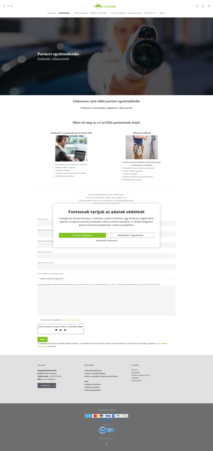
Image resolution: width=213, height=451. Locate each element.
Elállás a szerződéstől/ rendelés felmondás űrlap (101, 376)
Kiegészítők (135, 372)
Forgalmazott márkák (91, 387)
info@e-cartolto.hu (50, 373)
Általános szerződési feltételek (95, 373)
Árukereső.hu (106, 424)
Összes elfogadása (82, 235)
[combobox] (106, 278)
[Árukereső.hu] (106, 421)
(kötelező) (44, 252)
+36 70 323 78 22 (55, 376)
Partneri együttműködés (92, 390)
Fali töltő (134, 370)
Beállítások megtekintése (131, 235)
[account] (203, 6)
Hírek (86, 381)
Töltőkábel (135, 378)
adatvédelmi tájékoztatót (71, 320)
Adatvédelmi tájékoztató (106, 240)
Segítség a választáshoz (92, 384)
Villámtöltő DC (136, 381)
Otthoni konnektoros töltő (140, 375)
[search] (197, 6)
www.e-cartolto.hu (48, 379)
